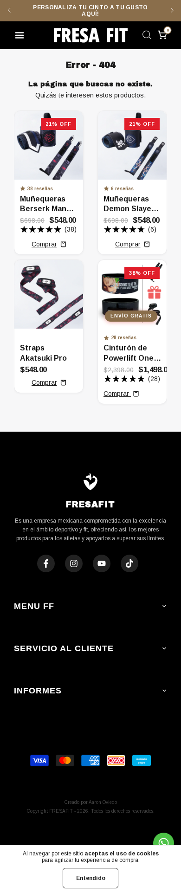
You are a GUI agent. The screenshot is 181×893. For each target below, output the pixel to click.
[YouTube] (101, 563)
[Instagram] (74, 563)
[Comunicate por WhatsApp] (163, 843)
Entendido (90, 878)
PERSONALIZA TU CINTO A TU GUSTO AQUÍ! (90, 10)
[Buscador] (147, 36)
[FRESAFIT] (90, 35)
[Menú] (21, 37)
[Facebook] (46, 563)
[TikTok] (129, 563)
